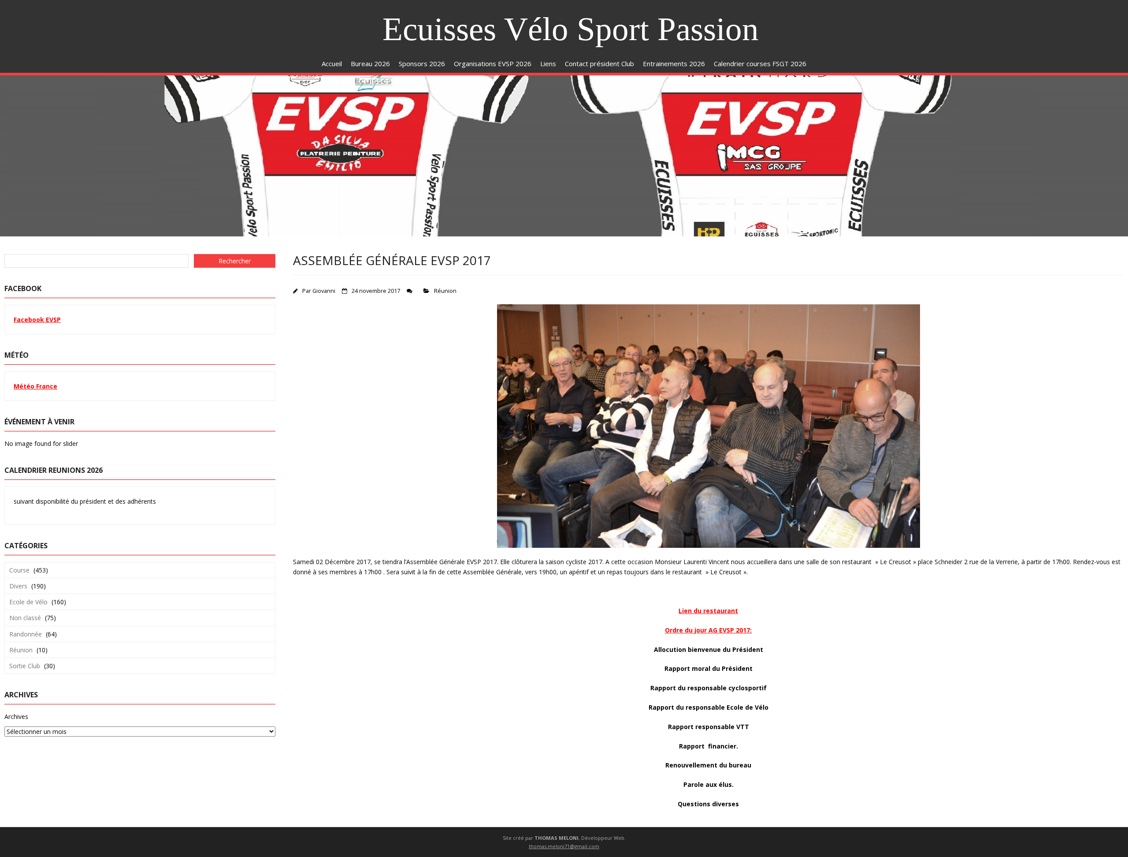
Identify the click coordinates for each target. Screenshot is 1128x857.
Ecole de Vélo (28, 602)
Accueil (332, 63)
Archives (16, 716)
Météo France (35, 386)
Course (19, 570)
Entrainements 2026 (674, 63)
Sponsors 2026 (422, 63)
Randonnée (25, 634)
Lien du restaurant (708, 610)
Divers (18, 586)
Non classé (25, 618)
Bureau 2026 (370, 63)
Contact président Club (599, 63)
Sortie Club (24, 666)
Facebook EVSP (37, 319)
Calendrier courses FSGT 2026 (760, 63)
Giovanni (323, 291)
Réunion (445, 291)
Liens (548, 63)
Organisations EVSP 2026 (492, 63)
